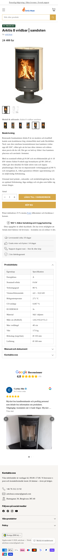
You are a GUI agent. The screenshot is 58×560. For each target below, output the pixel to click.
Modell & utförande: (21, 119)
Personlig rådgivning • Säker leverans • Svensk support (29, 2)
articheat (8, 34)
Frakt (29, 213)
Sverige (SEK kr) (13, 535)
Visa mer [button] (10, 411)
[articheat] (29, 10)
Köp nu (29, 205)
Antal (4, 191)
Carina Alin (19, 389)
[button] (6, 419)
